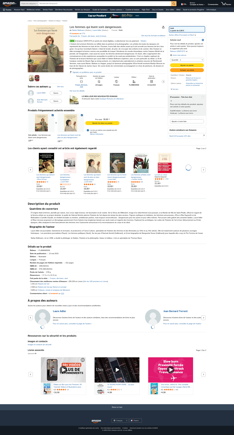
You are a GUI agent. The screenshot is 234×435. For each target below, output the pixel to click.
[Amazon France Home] (96, 421)
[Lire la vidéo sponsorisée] (63, 370)
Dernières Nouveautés (64, 10)
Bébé (178, 10)
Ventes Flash (48, 10)
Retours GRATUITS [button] (178, 51)
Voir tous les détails (77, 91)
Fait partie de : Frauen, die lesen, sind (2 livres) (88, 36)
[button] (7, 9)
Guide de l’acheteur (100, 10)
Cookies (125, 428)
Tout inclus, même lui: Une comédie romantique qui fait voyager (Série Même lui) (176, 386)
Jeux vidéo (170, 10)
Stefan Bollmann (78, 30)
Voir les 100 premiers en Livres (95, 281)
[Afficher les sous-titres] (83, 360)
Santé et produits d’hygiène (193, 10)
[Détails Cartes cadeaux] (123, 9)
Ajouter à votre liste (179, 121)
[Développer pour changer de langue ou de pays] (186, 4)
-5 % (72, 41)
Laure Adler (97, 30)
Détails (143, 41)
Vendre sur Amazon (82, 10)
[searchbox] (105, 3)
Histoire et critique (55, 21)
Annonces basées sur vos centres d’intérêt (144, 428)
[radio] (187, 29)
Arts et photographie (40, 21)
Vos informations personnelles (111, 428)
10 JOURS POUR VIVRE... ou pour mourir (120, 386)
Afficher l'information (96, 134)
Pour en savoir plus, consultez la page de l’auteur (72, 324)
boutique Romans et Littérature (112, 99)
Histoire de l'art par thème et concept (52, 287)
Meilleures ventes (33, 10)
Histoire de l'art (43, 284)
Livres (30, 21)
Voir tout (60, 87)
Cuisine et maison (132, 10)
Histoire (64, 21)
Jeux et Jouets (157, 10)
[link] (70, 122)
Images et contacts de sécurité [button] (39, 345)
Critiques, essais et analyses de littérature (54, 290)
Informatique (211, 10)
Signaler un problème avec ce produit (87, 72)
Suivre (55, 93)
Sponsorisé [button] (31, 353)
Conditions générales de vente (88, 428)
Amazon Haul (19, 10)
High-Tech (146, 10)
